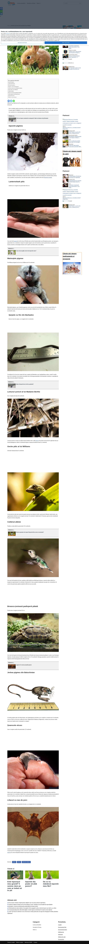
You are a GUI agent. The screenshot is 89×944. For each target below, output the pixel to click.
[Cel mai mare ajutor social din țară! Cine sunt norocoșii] (65, 68)
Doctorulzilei (61, 939)
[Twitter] (11, 101)
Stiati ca (34, 929)
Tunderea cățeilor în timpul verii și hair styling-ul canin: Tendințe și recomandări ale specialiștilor (30, 904)
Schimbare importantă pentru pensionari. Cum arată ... (74, 47)
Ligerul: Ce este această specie (24, 664)
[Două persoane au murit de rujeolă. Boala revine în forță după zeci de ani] (65, 181)
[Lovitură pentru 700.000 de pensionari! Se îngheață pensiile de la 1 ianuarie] (65, 176)
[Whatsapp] (14, 101)
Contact (35, 942)
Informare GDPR (28, 942)
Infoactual (60, 934)
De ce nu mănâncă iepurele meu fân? (51, 884)
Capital (60, 924)
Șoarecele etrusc (11, 95)
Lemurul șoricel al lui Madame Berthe (15, 88)
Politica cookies (19, 942)
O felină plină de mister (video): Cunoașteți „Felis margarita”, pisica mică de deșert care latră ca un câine (32, 908)
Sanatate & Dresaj (37, 927)
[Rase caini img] (72, 166)
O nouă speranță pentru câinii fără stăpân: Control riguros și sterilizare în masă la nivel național (30, 909)
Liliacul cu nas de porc (12, 97)
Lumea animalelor (37, 924)
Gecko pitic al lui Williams (13, 89)
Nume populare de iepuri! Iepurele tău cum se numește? (30, 532)
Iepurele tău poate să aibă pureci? (31, 884)
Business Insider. (48, 177)
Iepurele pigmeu (11, 82)
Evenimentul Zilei (62, 927)
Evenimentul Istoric (62, 929)
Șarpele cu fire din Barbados (13, 86)
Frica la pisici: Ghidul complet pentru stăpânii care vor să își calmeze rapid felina (26, 902)
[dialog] (44, 37)
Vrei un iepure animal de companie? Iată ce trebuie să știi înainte (32, 118)
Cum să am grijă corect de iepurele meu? (26, 250)
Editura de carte (61, 936)
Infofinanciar (61, 932)
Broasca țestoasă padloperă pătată (14, 92)
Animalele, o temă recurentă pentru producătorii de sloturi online (23, 906)
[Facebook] (8, 101)
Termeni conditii (11, 942)
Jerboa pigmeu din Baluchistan (14, 94)
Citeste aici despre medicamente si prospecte (69, 256)
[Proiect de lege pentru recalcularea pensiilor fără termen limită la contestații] (65, 146)
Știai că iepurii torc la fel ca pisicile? (25, 384)
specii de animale (26, 862)
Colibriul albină (11, 91)
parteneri (8, 33)
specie (15, 241)
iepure (14, 862)
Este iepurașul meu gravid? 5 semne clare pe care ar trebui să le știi (14, 886)
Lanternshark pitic (11, 83)
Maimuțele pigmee (11, 85)
